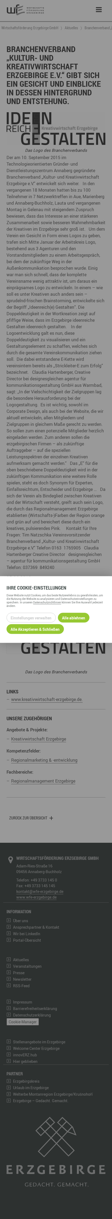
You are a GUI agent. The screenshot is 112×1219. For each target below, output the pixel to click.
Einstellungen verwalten (31, 617)
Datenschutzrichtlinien (47, 602)
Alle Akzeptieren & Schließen (35, 629)
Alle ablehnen (73, 617)
